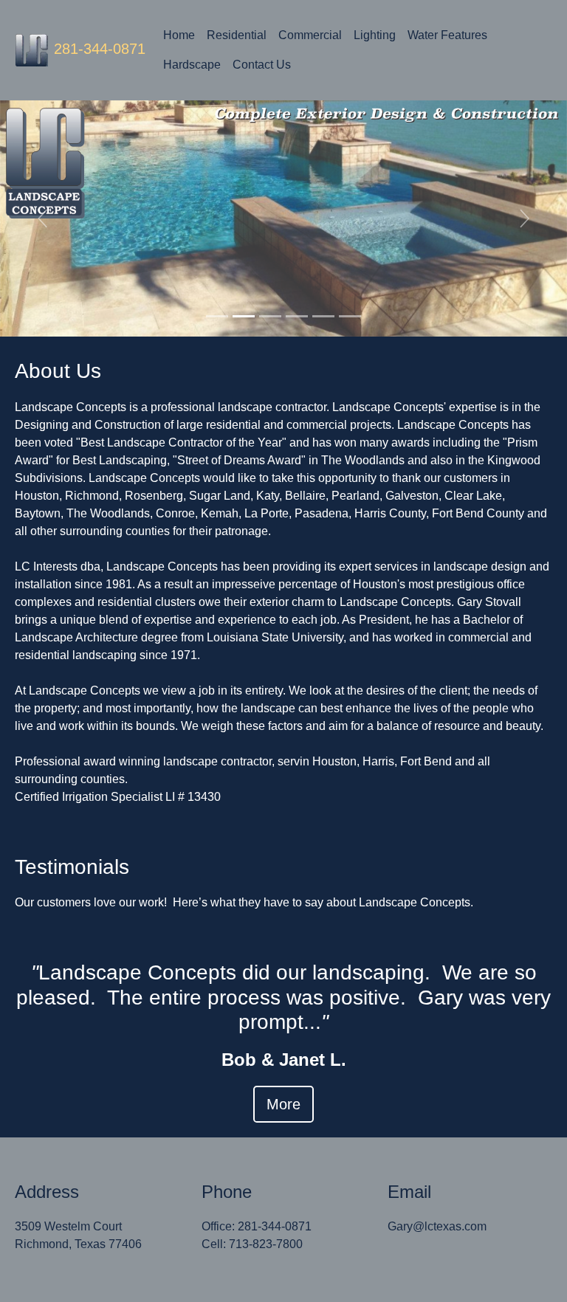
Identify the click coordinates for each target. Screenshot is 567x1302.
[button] (42, 218)
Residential (237, 35)
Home (179, 35)
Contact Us (262, 64)
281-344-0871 (99, 49)
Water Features (447, 35)
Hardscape (192, 64)
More (283, 1104)
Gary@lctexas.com (437, 1226)
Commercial (310, 35)
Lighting (375, 35)
